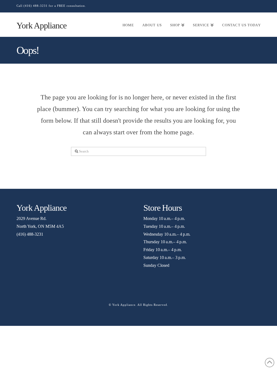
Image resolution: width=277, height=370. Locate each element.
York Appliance (41, 25)
